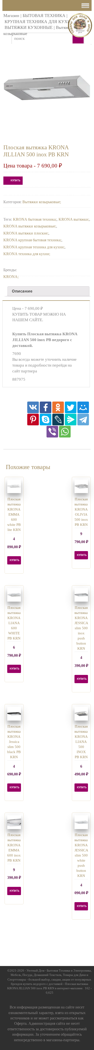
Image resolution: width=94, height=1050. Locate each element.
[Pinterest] (33, 419)
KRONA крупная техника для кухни (33, 247)
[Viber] (52, 431)
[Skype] (45, 419)
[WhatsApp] (65, 431)
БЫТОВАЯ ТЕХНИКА (44, 15)
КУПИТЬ (15, 180)
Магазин (11, 15)
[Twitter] (70, 407)
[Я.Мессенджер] (70, 419)
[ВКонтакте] (33, 407)
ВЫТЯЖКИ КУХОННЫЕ (29, 27)
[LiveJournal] (58, 419)
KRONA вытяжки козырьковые (29, 226)
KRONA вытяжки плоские (25, 233)
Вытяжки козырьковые (41, 202)
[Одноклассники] (58, 407)
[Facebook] (45, 407)
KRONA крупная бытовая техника (31, 240)
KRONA (10, 277)
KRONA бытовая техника (34, 219)
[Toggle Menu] (85, 5)
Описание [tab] (22, 291)
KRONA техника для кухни (26, 254)
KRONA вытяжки (73, 219)
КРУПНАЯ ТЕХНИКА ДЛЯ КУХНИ (39, 21)
